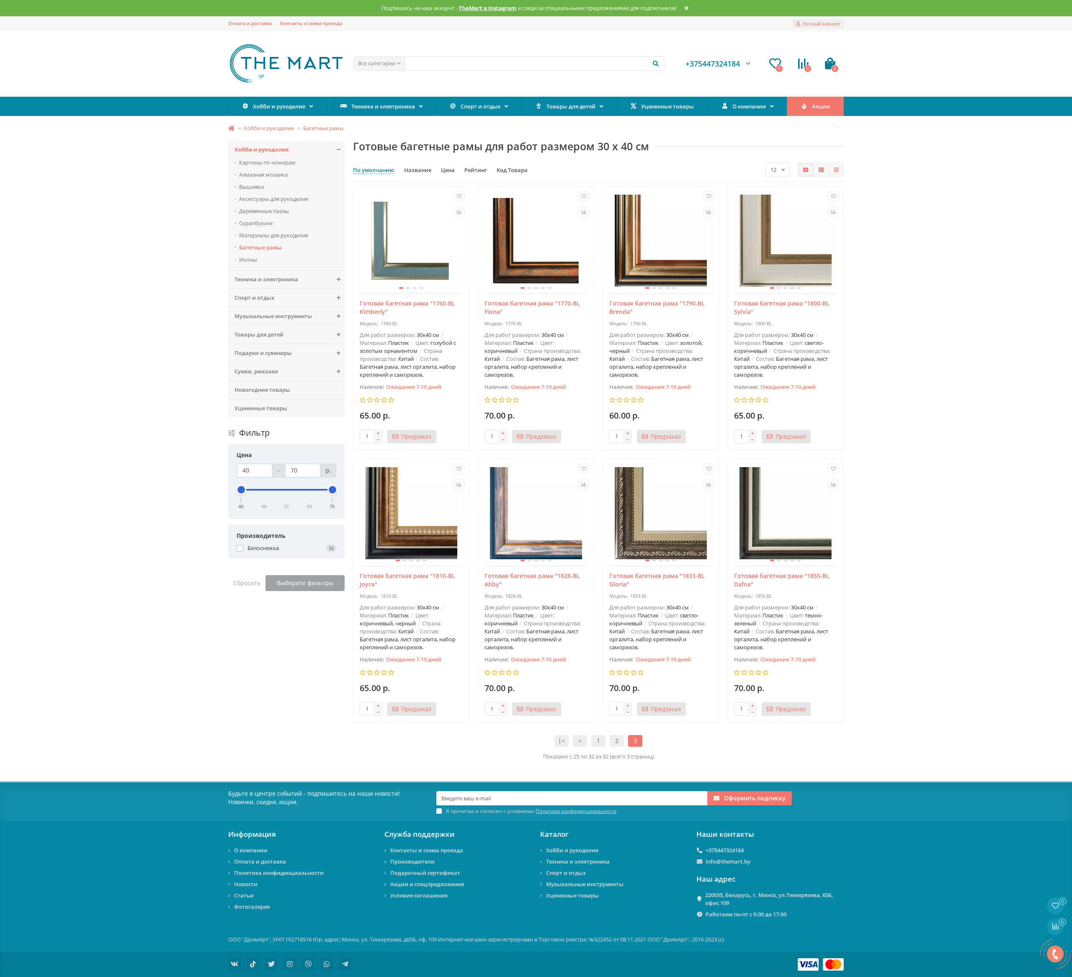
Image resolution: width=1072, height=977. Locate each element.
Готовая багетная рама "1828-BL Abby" (532, 580)
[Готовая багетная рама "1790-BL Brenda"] (660, 241)
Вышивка (251, 186)
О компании (749, 106)
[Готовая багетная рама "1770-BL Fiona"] (536, 241)
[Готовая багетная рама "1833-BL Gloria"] (660, 513)
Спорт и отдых (480, 106)
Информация (252, 834)
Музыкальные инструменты (273, 316)
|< (561, 741)
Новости (246, 884)
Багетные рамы (323, 128)
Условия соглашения (418, 895)
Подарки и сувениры (263, 353)
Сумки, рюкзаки (256, 371)
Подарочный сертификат (425, 873)
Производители (412, 861)
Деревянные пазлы (264, 211)
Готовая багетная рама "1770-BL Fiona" (532, 307)
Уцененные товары (667, 106)
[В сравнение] (459, 212)
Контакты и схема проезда (311, 23)
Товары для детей (570, 106)
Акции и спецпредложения (427, 884)
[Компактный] (836, 170)
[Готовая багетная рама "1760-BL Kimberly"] (411, 241)
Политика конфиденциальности (279, 873)
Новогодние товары (262, 389)
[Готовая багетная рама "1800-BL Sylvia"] (785, 241)
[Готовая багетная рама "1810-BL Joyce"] (411, 513)
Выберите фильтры (305, 583)
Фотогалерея (252, 906)
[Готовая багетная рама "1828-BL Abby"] (536, 513)
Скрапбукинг (256, 223)
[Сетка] (806, 170)
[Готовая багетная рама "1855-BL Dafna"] (785, 513)
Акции (821, 106)
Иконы (248, 259)
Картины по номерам (267, 162)
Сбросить (246, 583)
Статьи (244, 895)
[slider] (241, 490)
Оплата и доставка (250, 23)
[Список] (821, 170)
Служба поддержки (419, 834)
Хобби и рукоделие (279, 106)
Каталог (554, 834)
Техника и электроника (383, 106)
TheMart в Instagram (487, 8)
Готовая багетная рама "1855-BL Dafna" (782, 580)
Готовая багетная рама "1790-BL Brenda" (657, 307)
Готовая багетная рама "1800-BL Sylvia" (782, 307)
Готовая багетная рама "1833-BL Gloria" (657, 580)
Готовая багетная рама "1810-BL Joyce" (407, 580)
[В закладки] (459, 196)
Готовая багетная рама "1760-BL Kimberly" (407, 307)
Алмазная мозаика (263, 174)
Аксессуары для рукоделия (273, 199)
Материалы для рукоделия (273, 235)
